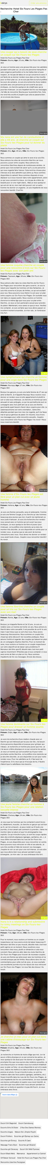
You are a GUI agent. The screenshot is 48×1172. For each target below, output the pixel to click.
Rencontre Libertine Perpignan (13, 1162)
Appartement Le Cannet (36, 1153)
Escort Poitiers (6, 1136)
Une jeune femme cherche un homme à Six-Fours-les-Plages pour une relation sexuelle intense (22, 807)
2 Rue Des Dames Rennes (30, 1128)
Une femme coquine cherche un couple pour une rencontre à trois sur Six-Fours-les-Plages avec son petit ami (23, 268)
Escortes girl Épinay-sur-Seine (26, 1136)
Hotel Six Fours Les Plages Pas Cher (31, 1158)
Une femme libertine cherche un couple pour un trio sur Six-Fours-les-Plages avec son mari (22, 609)
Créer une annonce (39, 3)
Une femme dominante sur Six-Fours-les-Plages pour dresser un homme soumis (23, 725)
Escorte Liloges (7, 1132)
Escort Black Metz (8, 1153)
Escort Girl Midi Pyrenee (29, 1149)
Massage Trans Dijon (9, 1145)
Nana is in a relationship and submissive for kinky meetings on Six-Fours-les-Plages (23, 924)
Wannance (21, 1153)
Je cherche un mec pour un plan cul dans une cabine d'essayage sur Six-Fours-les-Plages (24, 1039)
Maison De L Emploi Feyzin (25, 1132)
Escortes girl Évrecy (9, 1140)
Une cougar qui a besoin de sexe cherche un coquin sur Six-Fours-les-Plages (24, 53)
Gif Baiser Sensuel (8, 1158)
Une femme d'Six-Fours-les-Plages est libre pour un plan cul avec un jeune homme (22, 497)
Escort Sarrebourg (26, 1123)
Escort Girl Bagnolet (9, 1123)
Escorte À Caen (24, 1140)
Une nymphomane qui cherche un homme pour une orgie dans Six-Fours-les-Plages (24, 378)
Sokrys (3, 3)
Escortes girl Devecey (9, 1149)
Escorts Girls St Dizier (9, 1128)
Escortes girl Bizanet (27, 1145)
